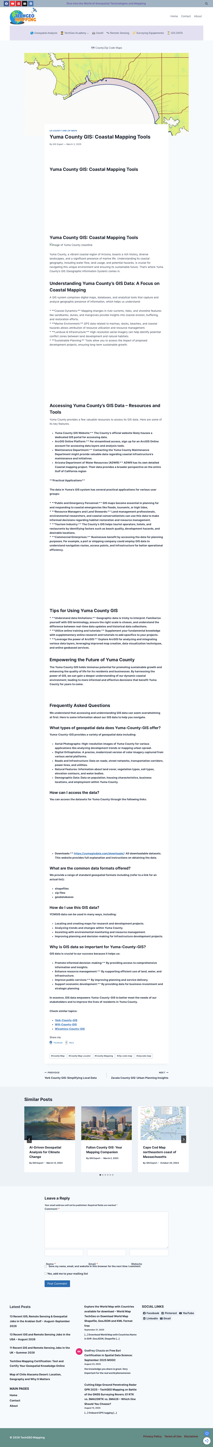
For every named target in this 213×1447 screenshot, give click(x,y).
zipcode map (143, 1056)
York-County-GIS (66, 1020)
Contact (186, 16)
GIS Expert (58, 144)
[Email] (24, 3)
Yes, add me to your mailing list (67, 1273)
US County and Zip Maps (63, 131)
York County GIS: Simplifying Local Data (71, 1075)
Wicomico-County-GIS (70, 1028)
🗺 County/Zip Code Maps (106, 47)
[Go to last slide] (29, 1139)
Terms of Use (173, 1436)
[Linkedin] (30, 3)
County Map (58, 1056)
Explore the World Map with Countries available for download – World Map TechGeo (109, 1311)
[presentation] (49, 1123)
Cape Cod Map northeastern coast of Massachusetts (159, 1152)
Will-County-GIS (66, 1024)
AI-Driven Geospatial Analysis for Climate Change (45, 1152)
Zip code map (124, 1056)
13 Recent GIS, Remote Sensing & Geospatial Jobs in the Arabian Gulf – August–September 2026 (40, 1321)
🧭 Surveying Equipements (148, 33)
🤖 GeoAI (97, 33)
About (198, 16)
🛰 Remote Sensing (117, 33)
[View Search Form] (206, 3)
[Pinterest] (18, 3)
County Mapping (104, 1056)
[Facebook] (6, 3)
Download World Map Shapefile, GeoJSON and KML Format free (108, 1321)
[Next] (183, 1139)
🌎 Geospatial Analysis (43, 33)
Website (136, 1264)
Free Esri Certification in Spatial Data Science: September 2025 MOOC (108, 1355)
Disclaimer (191, 1436)
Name (51, 1264)
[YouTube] (12, 3)
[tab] (100, 1175)
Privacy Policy (152, 1436)
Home (174, 16)
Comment (52, 1208)
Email (93, 1264)
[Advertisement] (106, 206)
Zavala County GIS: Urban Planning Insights (139, 1075)
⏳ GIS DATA (175, 33)
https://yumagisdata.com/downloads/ (99, 853)
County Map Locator (80, 1056)
